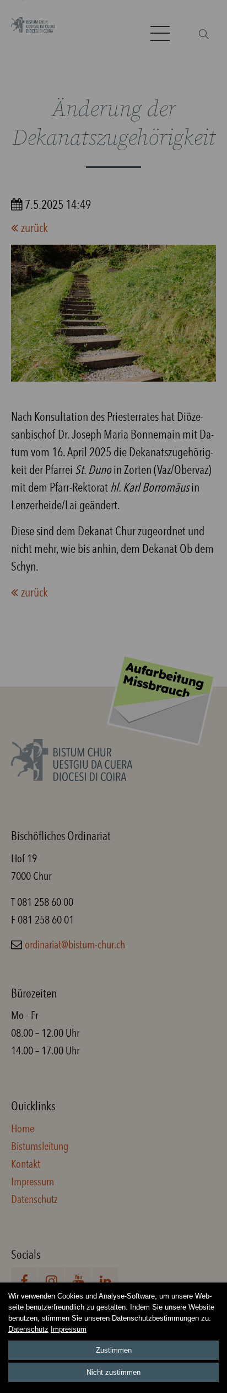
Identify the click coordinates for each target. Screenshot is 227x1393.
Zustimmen (114, 1350)
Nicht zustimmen (113, 1372)
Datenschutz (28, 1329)
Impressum (69, 1329)
